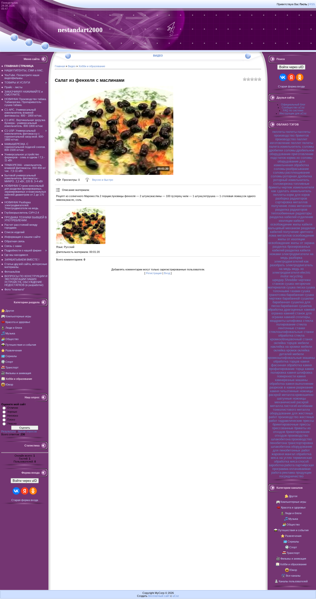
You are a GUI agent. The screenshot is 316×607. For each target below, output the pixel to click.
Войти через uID (25, 481)
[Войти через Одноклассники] (33, 491)
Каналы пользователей (293, 581)
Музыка (10, 333)
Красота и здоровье (17, 322)
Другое (9, 310)
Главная (60, 66)
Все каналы (293, 575)
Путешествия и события (20, 344)
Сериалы (11, 356)
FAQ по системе (293, 110)
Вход (167, 273)
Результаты (8, 431)
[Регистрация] (29, 42)
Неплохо (12, 415)
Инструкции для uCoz (293, 113)
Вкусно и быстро (102, 179)
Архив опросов (27, 431)
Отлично (12, 407)
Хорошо (12, 411)
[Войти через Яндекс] (24, 491)
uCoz (176, 595)
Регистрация (154, 273)
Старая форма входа (24, 500)
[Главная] (14, 37)
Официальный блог (293, 104)
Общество (12, 339)
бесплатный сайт (159, 595)
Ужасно (12, 423)
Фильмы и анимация (18, 373)
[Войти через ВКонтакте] (16, 491)
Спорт (9, 361)
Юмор (9, 384)
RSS (312, 4)
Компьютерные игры (18, 316)
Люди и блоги (13, 327)
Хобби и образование (18, 378)
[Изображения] (80, 225)
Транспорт (12, 367)
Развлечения (13, 350)
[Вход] (45, 46)
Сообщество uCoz (293, 107)
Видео (72, 66)
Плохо (11, 419)
